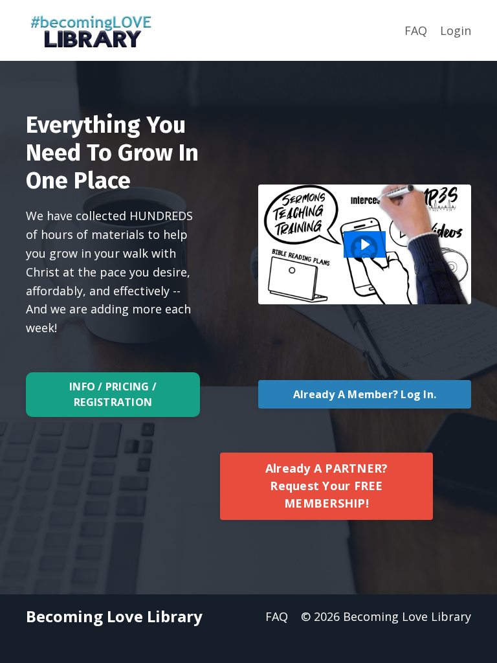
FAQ (415, 30)
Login (455, 30)
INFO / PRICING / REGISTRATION (113, 394)
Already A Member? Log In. (364, 394)
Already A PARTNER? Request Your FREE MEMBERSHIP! (326, 485)
